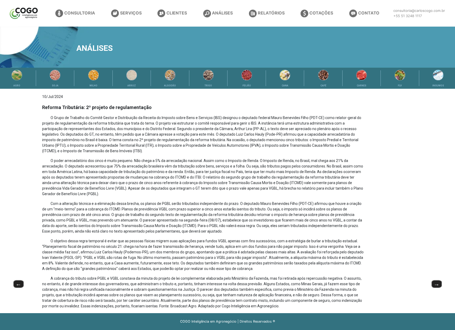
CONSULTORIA (79, 13)
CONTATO (368, 13)
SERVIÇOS (130, 13)
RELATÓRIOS (271, 13)
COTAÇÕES (320, 13)
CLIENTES (176, 13)
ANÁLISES (222, 13)
